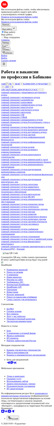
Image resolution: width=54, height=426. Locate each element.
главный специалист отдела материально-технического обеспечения (21, 190)
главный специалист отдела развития (18, 214)
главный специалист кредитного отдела (20, 110)
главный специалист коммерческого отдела (21, 105)
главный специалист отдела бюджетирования (22, 127)
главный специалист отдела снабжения (19, 229)
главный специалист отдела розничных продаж (23, 219)
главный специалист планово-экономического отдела (26, 246)
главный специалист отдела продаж (18, 212)
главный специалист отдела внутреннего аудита (24, 132)
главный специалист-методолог (16, 112)
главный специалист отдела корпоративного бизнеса (26, 162)
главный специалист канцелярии (16, 102)
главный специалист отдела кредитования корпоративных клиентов (21, 170)
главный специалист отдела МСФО (18, 197)
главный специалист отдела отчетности (20, 207)
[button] (4, 55)
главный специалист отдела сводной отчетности (24, 221)
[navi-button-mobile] (4, 64)
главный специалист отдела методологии (20, 194)
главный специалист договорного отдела (20, 97)
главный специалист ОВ (12, 115)
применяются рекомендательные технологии (24, 394)
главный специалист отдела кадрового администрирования (19, 150)
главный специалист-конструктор (17, 107)
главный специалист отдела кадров (17, 147)
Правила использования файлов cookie (19, 22)
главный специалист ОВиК (14, 117)
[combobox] (13, 418)
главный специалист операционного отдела (22, 120)
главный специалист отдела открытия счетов (22, 204)
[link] (6, 49)
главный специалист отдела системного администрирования (20, 225)
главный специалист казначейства (17, 100)
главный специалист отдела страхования (20, 236)
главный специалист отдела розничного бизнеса (24, 216)
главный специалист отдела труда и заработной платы (26, 239)
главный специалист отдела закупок (18, 134)
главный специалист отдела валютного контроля (24, 130)
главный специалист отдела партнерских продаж (24, 209)
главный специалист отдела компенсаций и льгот (24, 159)
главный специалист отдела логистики (19, 184)
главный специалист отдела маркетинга (20, 187)
